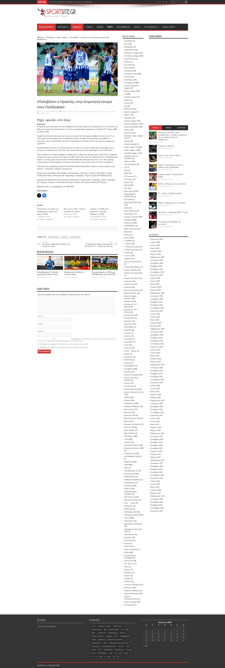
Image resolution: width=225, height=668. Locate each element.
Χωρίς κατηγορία (130, 602)
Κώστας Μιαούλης (131, 389)
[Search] (186, 2)
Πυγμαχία (128, 537)
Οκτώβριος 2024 (157, 305)
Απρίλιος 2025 (156, 287)
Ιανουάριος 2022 (157, 403)
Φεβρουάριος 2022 (157, 401)
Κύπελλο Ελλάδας (131, 375)
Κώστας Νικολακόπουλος (133, 392)
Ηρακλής (76, 111)
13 (165, 634)
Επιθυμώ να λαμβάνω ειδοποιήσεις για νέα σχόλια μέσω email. (64, 344)
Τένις (126, 567)
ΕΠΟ (116, 636)
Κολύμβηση (123, 26)
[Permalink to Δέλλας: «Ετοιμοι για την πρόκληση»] (153, 190)
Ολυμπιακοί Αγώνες (131, 445)
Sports (126, 130)
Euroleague (128, 83)
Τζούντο (127, 570)
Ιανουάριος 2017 (157, 463)
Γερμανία (127, 259)
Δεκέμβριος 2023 (157, 335)
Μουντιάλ (127, 412)
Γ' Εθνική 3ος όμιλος (132, 250)
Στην (110, 653)
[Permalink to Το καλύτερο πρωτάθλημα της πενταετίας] (153, 228)
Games (127, 100)
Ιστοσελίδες (128, 342)
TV (125, 167)
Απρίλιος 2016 (156, 490)
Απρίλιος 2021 (156, 427)
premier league (113, 629)
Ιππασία (127, 333)
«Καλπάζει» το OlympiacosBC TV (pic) (173, 212)
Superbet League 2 (131, 153)
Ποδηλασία (128, 509)
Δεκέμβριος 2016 (157, 466)
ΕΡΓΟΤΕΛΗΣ (129, 318)
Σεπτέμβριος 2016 (157, 475)
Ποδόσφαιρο (46, 26)
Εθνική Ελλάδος (130, 293)
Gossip (127, 103)
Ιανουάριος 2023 (157, 368)
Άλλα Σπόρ (168, 26)
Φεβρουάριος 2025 (157, 293)
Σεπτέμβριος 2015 (157, 508)
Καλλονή (127, 348)
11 (152, 634)
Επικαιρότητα (129, 315)
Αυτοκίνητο (150, 26)
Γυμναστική (128, 281)
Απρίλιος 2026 (156, 251)
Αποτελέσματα (112, 633)
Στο (116, 653)
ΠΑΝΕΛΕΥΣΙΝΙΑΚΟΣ (132, 480)
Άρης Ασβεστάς (130, 211)
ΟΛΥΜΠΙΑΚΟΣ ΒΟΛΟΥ (133, 456)
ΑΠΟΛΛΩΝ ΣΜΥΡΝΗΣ (132, 203)
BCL (125, 44)
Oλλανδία (128, 118)
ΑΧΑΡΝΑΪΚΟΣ (129, 226)
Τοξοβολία (128, 573)
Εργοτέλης (128, 321)
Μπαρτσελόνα (96, 643)
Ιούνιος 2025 (155, 281)
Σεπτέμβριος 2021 (157, 412)
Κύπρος (127, 383)
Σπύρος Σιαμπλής (131, 549)
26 (159, 640)
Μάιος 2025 (155, 284)
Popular (155, 128)
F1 (125, 94)
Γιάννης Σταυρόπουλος (132, 262)
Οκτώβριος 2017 (157, 448)
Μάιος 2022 (155, 392)
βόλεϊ (126, 653)
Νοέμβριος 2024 (156, 302)
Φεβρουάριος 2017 (157, 460)
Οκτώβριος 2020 (157, 445)
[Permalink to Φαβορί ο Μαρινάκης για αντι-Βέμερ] (153, 209)
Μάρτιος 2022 (156, 398)
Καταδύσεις (128, 357)
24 (146, 640)
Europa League (130, 91)
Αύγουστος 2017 (157, 451)
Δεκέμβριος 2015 (157, 502)
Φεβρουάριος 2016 (157, 496)
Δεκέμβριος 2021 (157, 406)
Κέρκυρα (127, 363)
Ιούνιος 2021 (155, 421)
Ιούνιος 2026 (155, 245)
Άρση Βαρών (129, 214)
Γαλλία (126, 253)
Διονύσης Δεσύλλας (131, 290)
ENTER (127, 62)
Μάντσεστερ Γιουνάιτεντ (115, 639)
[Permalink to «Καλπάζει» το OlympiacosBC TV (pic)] (153, 218)
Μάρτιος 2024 (156, 326)
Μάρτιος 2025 (156, 290)
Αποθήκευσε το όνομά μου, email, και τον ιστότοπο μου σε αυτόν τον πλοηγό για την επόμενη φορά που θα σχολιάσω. (76, 340)
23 (183, 637)
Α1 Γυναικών (129, 176)
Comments (181, 128)
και (96, 656)
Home (42, 37)
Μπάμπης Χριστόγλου (132, 424)
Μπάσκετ (63, 26)
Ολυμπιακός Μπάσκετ (109, 646)
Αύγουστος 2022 (157, 383)
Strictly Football (130, 144)
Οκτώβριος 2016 (157, 472)
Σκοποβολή (128, 540)
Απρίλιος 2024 (156, 323)
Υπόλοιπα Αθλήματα (132, 585)
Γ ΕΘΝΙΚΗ (128, 241)
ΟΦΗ (126, 465)
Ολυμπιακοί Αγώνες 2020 (133, 448)
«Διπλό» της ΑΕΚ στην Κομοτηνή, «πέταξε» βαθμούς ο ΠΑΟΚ (99, 211)
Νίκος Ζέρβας (129, 430)
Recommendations (131, 124)
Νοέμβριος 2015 (156, 505)
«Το (122, 629)
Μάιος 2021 (155, 424)
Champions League (131, 53)
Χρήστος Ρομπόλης (131, 594)
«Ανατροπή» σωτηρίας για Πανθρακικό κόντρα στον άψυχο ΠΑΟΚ (48, 211)
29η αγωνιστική (53, 237)
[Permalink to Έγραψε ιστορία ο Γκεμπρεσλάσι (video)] (153, 180)
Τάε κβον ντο (129, 564)
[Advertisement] (140, 14)
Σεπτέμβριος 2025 (157, 272)
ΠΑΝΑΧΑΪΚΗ (129, 477)
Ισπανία (127, 336)
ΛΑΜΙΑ (127, 397)
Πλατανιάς (128, 506)
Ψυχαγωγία (128, 605)
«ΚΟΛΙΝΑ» (128, 41)
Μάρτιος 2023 (156, 362)
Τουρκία (127, 576)
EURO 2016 (117, 626)
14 (171, 634)
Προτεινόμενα (129, 534)
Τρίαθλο (127, 579)
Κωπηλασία (128, 386)
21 (171, 637)
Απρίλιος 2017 (156, 454)
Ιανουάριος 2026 (157, 260)
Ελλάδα (127, 301)
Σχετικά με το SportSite (47, 626)
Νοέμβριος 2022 (156, 374)
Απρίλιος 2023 (156, 359)
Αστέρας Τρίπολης (131, 217)
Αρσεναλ (122, 633)
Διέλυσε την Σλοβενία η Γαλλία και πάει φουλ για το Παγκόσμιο (70, 2)
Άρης (126, 208)
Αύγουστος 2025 (157, 275)
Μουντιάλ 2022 (130, 415)
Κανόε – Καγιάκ (130, 351)
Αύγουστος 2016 (157, 478)
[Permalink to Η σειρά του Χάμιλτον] (153, 152)
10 (146, 634)
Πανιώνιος (128, 486)
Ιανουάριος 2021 (157, 436)
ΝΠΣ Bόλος (128, 436)
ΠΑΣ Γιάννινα (129, 497)
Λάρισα (127, 400)
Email (40, 324)
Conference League (131, 56)
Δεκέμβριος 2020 (157, 439)
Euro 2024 (128, 68)
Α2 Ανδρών (128, 179)
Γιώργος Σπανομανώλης (133, 273)
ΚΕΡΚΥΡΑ (128, 360)
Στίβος (89, 26)
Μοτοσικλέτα (129, 409)
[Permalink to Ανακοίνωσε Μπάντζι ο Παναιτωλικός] (77, 269)
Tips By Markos (130, 164)
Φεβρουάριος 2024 (157, 329)
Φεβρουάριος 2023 (157, 365)
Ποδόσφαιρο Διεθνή (131, 515)
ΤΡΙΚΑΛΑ (128, 582)
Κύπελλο (127, 372)
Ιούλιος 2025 (155, 278)
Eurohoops (128, 80)
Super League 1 (62, 37)
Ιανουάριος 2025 (157, 296)
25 (152, 640)
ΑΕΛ (126, 188)
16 (183, 634)
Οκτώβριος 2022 (157, 377)
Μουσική (127, 421)
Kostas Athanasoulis (52, 111)
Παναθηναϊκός (129, 471)
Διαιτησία (127, 287)
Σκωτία (127, 543)
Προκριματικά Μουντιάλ (133, 524)
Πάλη (126, 468)
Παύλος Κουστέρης (131, 500)
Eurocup (127, 77)
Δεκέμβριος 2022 (157, 371)
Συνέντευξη (128, 561)
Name (40, 316)
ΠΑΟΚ (126, 489)
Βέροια (126, 235)
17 (146, 637)
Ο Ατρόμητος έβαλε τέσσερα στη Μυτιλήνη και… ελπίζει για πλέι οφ (99, 244)
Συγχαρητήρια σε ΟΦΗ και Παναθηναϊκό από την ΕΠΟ (103, 273)
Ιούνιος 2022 (155, 389)
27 (165, 640)
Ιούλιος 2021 (155, 418)
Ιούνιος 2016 (155, 484)
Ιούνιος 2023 (155, 353)
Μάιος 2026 (155, 248)
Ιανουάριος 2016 (157, 499)
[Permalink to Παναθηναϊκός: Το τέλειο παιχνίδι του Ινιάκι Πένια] (50, 269)
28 (171, 640)
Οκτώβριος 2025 (157, 269)
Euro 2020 (128, 65)
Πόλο (137, 26)
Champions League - (104, 626)
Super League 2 (130, 150)
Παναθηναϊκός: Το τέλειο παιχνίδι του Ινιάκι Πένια (47, 273)
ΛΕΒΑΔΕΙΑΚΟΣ (125, 636)
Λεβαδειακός (129, 403)
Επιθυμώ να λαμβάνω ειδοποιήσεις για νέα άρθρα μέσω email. (64, 347)
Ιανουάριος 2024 (157, 332)
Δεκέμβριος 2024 (157, 299)
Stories (127, 141)
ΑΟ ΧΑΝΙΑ (128, 200)
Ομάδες (77, 26)
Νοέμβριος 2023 (156, 338)
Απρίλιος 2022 (156, 395)
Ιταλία (126, 345)
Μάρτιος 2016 (156, 493)
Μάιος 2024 (155, 320)
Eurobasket (128, 71)
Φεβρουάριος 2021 (157, 433)
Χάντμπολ (128, 588)
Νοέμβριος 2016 (156, 469)
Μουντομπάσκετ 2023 (132, 418)
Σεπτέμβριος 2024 (157, 308)
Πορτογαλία (128, 521)
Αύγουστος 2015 (157, 511)
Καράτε (127, 354)
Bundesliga (128, 47)
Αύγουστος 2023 (157, 347)
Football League (130, 97)
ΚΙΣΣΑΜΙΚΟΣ (129, 366)
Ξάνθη (126, 439)
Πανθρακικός (89, 111)
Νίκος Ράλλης (129, 433)
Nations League (130, 112)
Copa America (129, 59)
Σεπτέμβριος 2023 (157, 344)
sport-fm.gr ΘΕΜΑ (131, 127)
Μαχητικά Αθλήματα (131, 406)
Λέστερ (94, 639)
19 (159, 637)
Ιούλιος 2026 (155, 242)
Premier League (130, 121)
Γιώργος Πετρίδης (130, 270)
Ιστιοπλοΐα (128, 339)
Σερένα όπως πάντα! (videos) (169, 155)
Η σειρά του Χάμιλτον (166, 146)
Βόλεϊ (100, 26)
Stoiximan (128, 133)
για (131, 653)
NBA (126, 115)
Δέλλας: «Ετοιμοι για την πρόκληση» (172, 184)
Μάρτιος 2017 (156, 457)
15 (177, 634)
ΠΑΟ (128, 646)
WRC (126, 173)
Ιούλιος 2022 (155, 386)
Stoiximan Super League (133, 136)
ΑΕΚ (126, 185)
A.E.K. (94, 626)
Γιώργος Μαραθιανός (132, 267)
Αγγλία (127, 182)
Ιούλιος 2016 (155, 481)
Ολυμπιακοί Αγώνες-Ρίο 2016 (118, 643)
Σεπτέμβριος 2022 (157, 380)
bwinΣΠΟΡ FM (129, 50)
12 (159, 634)
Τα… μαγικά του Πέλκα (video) (169, 193)
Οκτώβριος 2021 (157, 409)
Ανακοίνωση (102, 633)
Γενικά (126, 256)
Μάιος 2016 (155, 487)
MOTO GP (128, 109)
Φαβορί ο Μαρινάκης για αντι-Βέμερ (171, 203)
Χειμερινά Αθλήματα (131, 591)
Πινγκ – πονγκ (129, 503)
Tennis (110, 26)
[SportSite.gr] (56, 17)
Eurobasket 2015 (130, 74)
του (118, 656)
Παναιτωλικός (129, 474)
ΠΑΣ (99, 649)
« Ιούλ (145, 646)
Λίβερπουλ (102, 639)
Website (41, 331)
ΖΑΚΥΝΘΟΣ (129, 327)
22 (177, 637)
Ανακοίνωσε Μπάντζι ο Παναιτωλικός (74, 273)
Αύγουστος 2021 (157, 415)
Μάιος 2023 (155, 356)
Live (125, 106)
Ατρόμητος (128, 220)
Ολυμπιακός (128, 453)
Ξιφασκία (127, 442)
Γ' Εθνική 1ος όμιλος (132, 247)
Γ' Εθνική (127, 244)
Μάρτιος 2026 (156, 254)
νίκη (100, 656)
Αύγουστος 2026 (157, 239)
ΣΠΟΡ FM (128, 546)
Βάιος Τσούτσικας (131, 229)
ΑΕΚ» (93, 633)
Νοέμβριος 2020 (156, 442)
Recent (168, 128)
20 (165, 637)
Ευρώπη (127, 324)
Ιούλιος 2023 (155, 350)
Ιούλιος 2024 (155, 314)
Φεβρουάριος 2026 (157, 257)
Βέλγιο (126, 232)
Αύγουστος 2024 (157, 311)
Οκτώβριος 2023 (157, 341)
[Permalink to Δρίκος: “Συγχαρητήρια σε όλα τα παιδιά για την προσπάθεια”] (153, 171)
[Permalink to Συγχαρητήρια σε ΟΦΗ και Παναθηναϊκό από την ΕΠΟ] (105, 269)
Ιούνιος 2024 (155, 317)
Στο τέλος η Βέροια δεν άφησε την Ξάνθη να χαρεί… (56, 244)
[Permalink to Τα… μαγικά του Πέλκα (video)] (153, 199)
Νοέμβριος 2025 (156, 266)
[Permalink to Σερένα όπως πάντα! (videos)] (153, 162)
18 (152, 637)
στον (109, 656)
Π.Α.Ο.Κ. (121, 646)
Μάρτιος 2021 (156, 430)
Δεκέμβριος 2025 (157, 263)
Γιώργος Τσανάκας (131, 278)
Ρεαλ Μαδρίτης (102, 653)
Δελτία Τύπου (129, 284)
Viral (126, 170)
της (114, 656)
